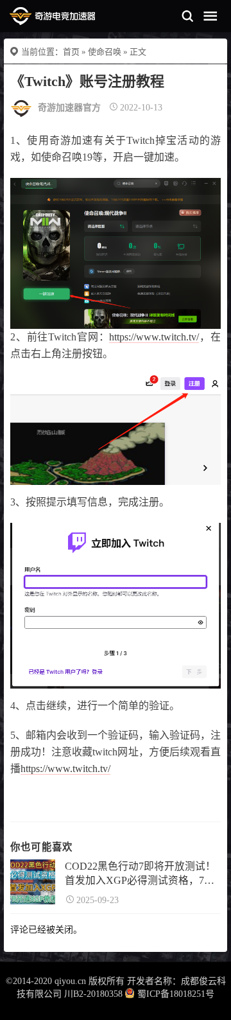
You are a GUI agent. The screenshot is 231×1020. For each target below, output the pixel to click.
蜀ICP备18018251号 (175, 994)
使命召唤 (104, 52)
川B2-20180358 (93, 994)
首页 (71, 52)
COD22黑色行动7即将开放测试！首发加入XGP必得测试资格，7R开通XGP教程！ (140, 874)
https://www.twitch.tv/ (154, 336)
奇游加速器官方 (69, 107)
